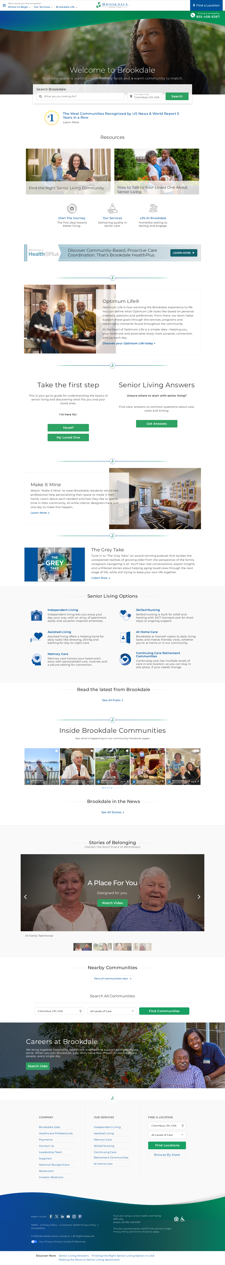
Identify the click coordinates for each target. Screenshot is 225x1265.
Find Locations (167, 1145)
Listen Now (99, 578)
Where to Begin (18, 7)
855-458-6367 (208, 16)
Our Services (42, 7)
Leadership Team (50, 1152)
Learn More (39, 512)
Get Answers (157, 423)
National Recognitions (54, 1164)
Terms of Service (143, 1231)
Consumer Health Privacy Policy (78, 1225)
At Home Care (103, 1163)
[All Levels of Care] (167, 1135)
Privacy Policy (49, 1225)
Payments (46, 1139)
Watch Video (112, 903)
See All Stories (111, 812)
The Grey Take (107, 550)
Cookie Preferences (75, 1241)
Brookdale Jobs (49, 1127)
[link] (41, 766)
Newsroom (46, 1171)
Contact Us (46, 1145)
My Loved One (68, 437)
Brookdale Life (65, 7)
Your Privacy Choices (50, 1241)
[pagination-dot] (103, 788)
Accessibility (38, 1228)
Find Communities (164, 1011)
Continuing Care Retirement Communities (111, 1155)
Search (177, 96)
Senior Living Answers (74, 1255)
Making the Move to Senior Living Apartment (89, 1259)
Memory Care (103, 1139)
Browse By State (167, 1155)
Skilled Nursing (104, 1145)
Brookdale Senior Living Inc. (55, 1236)
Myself (68, 427)
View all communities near (111, 978)
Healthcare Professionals (56, 1133)
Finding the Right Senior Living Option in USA (123, 1255)
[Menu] (4, 5)
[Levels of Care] (111, 1011)
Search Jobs (38, 1066)
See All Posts (111, 700)
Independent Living (107, 1127)
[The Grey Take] (57, 566)
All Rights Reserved (83, 1236)
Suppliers (45, 1158)
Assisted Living (104, 1133)
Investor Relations (51, 1177)
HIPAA (34, 1225)
